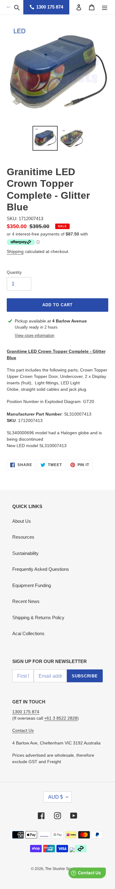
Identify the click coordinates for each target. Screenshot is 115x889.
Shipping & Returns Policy (38, 617)
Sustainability (25, 553)
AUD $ (55, 797)
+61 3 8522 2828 (60, 718)
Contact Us (23, 730)
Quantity (14, 272)
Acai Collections (28, 633)
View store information (34, 335)
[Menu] (104, 7)
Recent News (26, 601)
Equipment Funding (31, 585)
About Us (21, 521)
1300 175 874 (49, 6)
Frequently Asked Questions (40, 569)
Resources (23, 537)
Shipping (15, 251)
